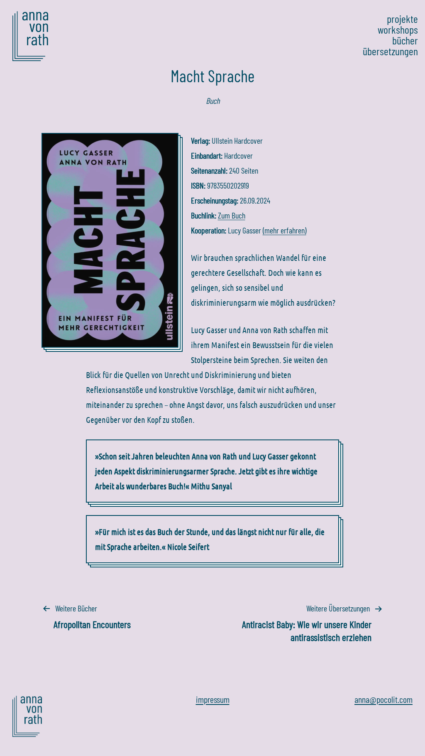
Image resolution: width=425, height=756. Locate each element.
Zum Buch (231, 215)
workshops (398, 29)
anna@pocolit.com (383, 699)
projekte (402, 18)
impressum (213, 699)
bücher (405, 40)
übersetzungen (390, 51)
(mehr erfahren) (284, 230)
